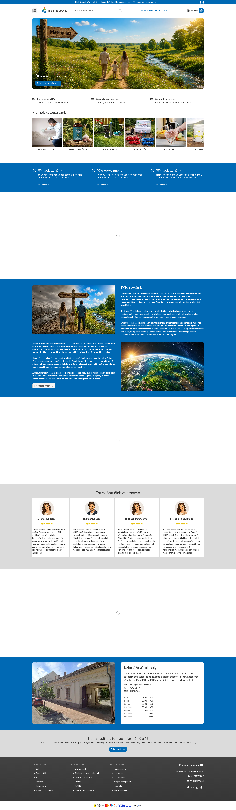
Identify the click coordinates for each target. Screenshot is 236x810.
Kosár (38, 777)
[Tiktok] (201, 787)
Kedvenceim (41, 786)
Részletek (42, 185)
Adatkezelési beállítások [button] (84, 790)
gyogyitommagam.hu (122, 782)
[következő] (126, 92)
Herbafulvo (194, 149)
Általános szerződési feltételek (87, 773)
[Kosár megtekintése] (201, 10)
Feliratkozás (116, 749)
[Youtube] (192, 787)
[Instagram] (197, 787)
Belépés (39, 769)
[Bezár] (202, 2)
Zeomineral (133, 149)
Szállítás (78, 786)
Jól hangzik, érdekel (175, 34)
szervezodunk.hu (120, 790)
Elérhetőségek (80, 769)
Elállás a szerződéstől (44, 790)
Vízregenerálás (40, 149)
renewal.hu (118, 773)
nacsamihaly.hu (120, 769)
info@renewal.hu (150, 10)
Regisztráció (41, 773)
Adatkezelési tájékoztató (85, 777)
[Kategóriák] (34, 10)
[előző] (109, 92)
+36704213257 (167, 10)
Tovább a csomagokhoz (143, 2)
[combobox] (98, 10)
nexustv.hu (118, 786)
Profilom (39, 782)
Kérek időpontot (42, 385)
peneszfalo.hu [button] (119, 777)
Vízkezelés (70, 149)
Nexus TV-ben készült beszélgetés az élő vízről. (78, 379)
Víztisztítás (101, 149)
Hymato (164, 149)
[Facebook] (188, 787)
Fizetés (78, 782)
